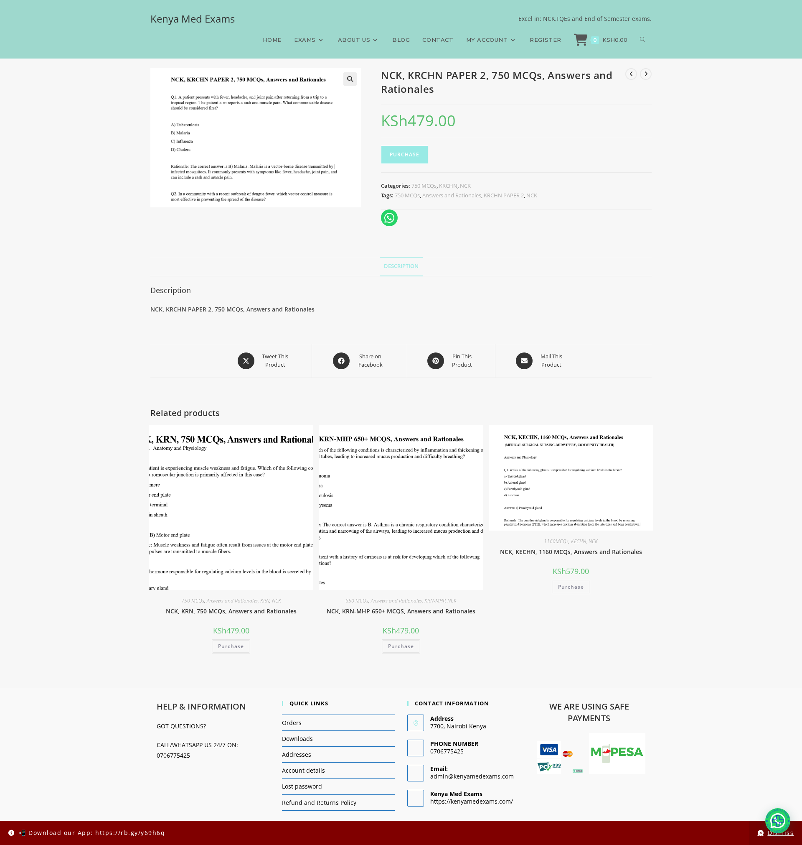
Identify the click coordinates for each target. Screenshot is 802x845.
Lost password (302, 786)
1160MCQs (556, 541)
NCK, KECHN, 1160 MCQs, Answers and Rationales (571, 552)
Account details (303, 770)
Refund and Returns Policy (319, 803)
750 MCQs (424, 185)
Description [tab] (401, 266)
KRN (264, 600)
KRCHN (448, 185)
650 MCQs (356, 600)
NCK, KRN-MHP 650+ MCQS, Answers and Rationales (401, 611)
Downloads (297, 739)
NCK (465, 185)
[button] (350, 79)
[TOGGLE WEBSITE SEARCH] (643, 39)
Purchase (404, 154)
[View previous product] (631, 74)
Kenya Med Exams (192, 19)
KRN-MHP (434, 600)
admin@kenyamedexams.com (472, 776)
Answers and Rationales (451, 195)
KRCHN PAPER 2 (504, 195)
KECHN (578, 541)
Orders (292, 723)
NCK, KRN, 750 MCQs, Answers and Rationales (231, 611)
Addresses (296, 754)
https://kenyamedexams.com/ (471, 801)
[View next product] (646, 74)
